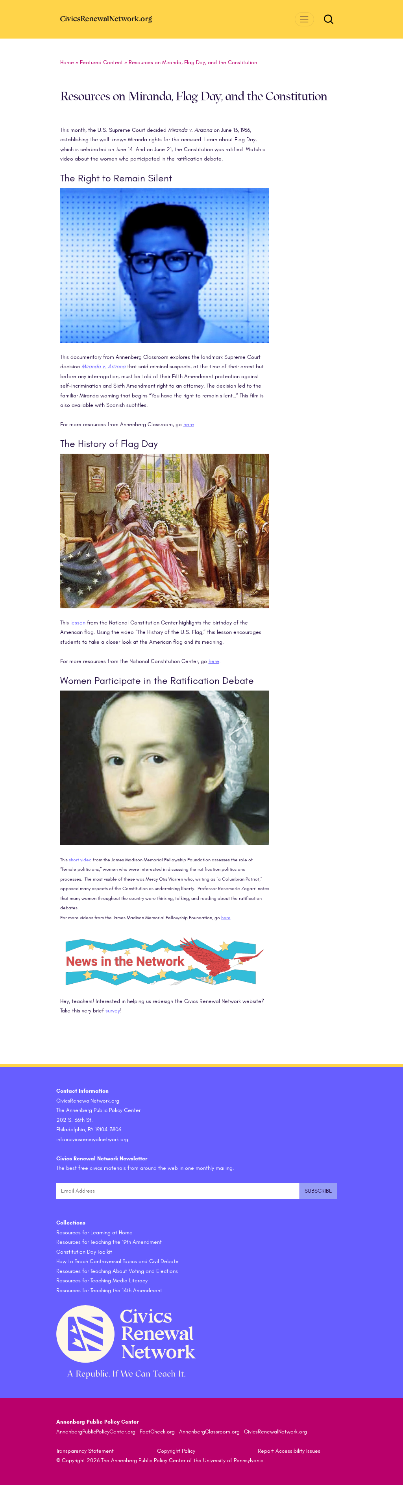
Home (67, 62)
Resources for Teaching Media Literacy (102, 1280)
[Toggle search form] (328, 19)
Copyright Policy (176, 1451)
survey (112, 1010)
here (188, 424)
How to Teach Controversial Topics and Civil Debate (117, 1261)
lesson (77, 622)
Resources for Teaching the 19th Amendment (109, 1242)
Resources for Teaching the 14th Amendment (109, 1290)
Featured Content (101, 62)
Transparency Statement (85, 1451)
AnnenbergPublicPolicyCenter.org (95, 1431)
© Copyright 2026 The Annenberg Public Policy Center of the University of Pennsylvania (160, 1460)
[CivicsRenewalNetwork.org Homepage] (119, 19)
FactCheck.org (157, 1431)
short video (80, 860)
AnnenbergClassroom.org (209, 1431)
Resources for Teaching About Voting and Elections (117, 1271)
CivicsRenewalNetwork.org (275, 1431)
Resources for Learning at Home (94, 1232)
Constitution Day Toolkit (84, 1252)
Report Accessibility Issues (289, 1451)
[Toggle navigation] (304, 19)
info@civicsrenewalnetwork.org (92, 1139)
